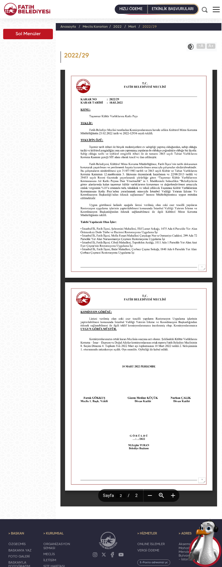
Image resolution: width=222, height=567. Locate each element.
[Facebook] (112, 554)
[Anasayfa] (27, 9)
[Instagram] (95, 554)
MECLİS (49, 554)
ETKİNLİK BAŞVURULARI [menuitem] (172, 9)
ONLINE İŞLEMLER (151, 544)
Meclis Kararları (95, 26)
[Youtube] (121, 554)
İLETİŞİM (49, 560)
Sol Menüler (28, 34)
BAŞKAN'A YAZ (20, 550)
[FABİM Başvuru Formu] (205, 542)
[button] (216, 9)
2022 (117, 26)
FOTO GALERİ (19, 556)
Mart (132, 26)
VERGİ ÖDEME (148, 550)
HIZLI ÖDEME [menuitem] (131, 9)
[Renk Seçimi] (192, 47)
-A (201, 46)
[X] (103, 554)
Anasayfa (68, 26)
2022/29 (150, 26)
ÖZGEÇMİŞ (17, 544)
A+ (211, 46)
